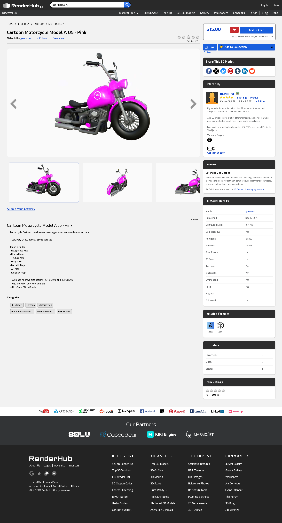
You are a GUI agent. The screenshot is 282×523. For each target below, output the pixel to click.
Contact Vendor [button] (216, 152)
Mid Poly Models (45, 311)
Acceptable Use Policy (39, 486)
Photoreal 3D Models (162, 503)
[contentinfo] (62, 5)
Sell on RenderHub (122, 463)
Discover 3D (9, 13)
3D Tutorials (195, 509)
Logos (47, 465)
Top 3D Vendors (121, 470)
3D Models (17, 305)
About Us (34, 465)
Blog (265, 13)
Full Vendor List (121, 477)
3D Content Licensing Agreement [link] (249, 189)
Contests (239, 13)
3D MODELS (23, 24)
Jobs (275, 13)
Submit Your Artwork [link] (21, 209)
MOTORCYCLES (56, 24)
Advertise (59, 465)
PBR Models (64, 311)
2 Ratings (241, 97)
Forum (253, 13)
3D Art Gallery (233, 463)
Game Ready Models (22, 311)
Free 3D (167, 13)
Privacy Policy (51, 482)
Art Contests (232, 483)
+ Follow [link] (260, 101)
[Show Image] (44, 182)
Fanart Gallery (233, 470)
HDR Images (195, 477)
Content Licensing (122, 490)
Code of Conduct (60, 486)
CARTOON (39, 24)
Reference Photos (198, 483)
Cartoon (30, 305)
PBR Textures (196, 470)
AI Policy (75, 486)
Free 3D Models (159, 463)
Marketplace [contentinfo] (127, 13)
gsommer (25, 38)
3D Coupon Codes (122, 483)
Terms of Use (35, 482)
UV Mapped (212, 280)
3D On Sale (151, 13)
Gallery (204, 13)
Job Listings (232, 509)
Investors (74, 465)
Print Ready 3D (159, 490)
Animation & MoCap (161, 509)
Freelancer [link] (59, 38)
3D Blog (230, 503)
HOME (10, 24)
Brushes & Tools (197, 490)
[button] (11, 104)
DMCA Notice (120, 496)
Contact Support (122, 509)
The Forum (231, 496)
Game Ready (212, 232)
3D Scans (155, 483)
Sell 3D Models (186, 13)
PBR (208, 286)
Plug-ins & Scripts (198, 496)
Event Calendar (234, 490)
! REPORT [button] (194, 219)
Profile (254, 97)
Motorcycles (45, 305)
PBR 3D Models (159, 496)
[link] (265, 5)
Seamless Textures (199, 463)
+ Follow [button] (42, 38)
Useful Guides (120, 503)
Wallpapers (221, 13)
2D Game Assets (197, 503)
